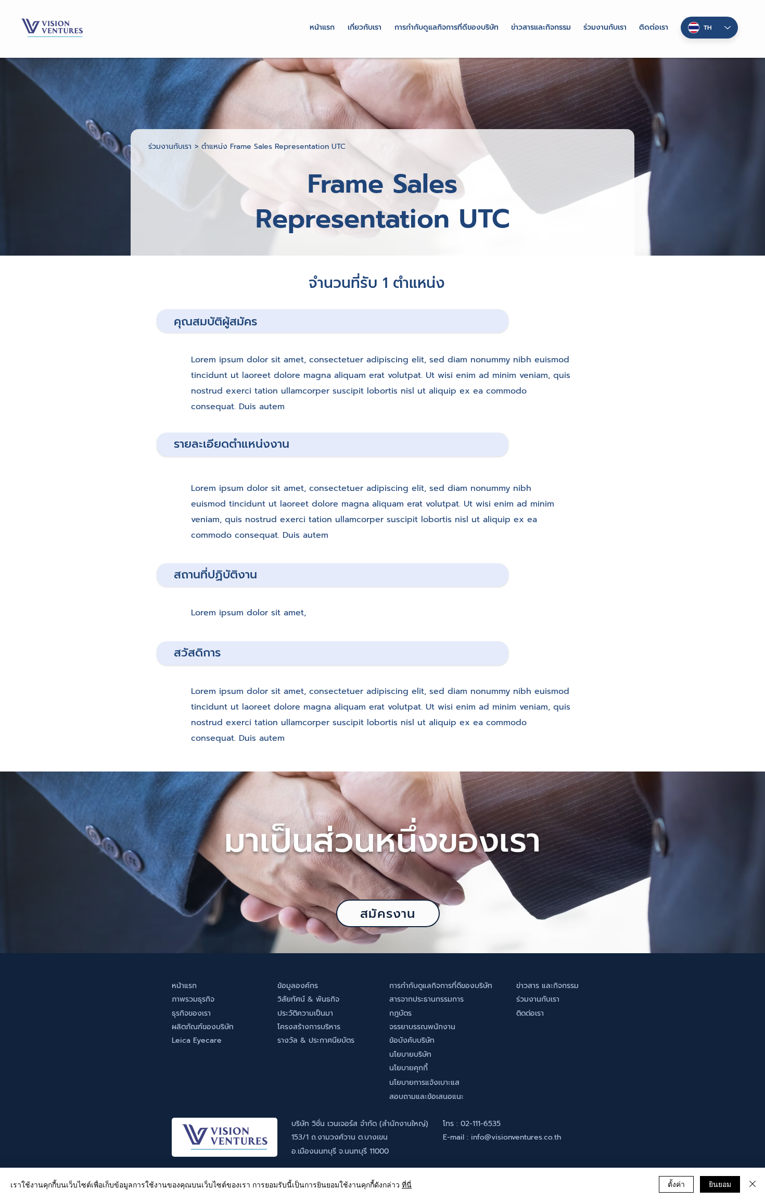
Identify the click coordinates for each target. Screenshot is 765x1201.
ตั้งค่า (676, 1184)
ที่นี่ (407, 1184)
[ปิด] (752, 1184)
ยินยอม (720, 1184)
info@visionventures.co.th (516, 1137)
